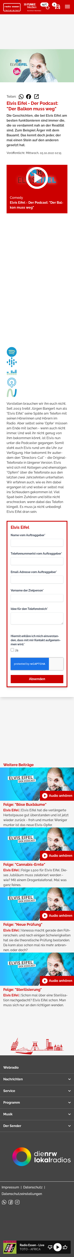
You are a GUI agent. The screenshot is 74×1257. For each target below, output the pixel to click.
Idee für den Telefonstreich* (29, 608)
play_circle (57, 1247)
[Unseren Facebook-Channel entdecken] (10, 1202)
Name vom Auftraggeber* (28, 535)
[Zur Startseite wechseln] (12, 7)
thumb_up (64, 1247)
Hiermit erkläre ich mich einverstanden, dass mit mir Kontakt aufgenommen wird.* (36, 640)
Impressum (10, 1187)
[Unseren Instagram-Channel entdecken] (17, 1202)
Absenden (37, 679)
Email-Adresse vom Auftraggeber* (34, 572)
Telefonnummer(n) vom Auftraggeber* (36, 553)
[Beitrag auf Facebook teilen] (28, 96)
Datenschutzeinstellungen (22, 1194)
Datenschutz (33, 1187)
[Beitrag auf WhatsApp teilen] (21, 96)
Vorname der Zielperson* (27, 590)
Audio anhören (57, 796)
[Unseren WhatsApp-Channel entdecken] (4, 1202)
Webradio (11, 1067)
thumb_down (50, 1247)
